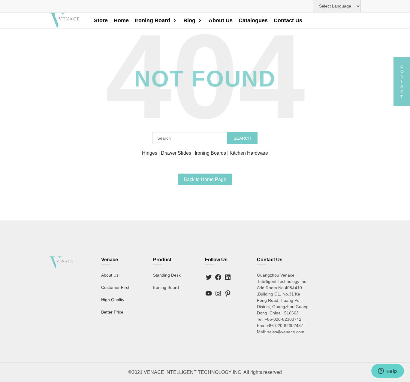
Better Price (112, 312)
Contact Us (288, 20)
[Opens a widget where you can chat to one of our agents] (387, 371)
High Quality (112, 299)
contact (401, 81)
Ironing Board (152, 20)
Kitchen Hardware (249, 153)
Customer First (115, 287)
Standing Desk (167, 275)
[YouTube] (208, 293)
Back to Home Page (205, 179)
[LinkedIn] (227, 277)
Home (121, 20)
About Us (221, 20)
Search (242, 138)
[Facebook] (218, 277)
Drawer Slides (176, 153)
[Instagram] (218, 293)
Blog (189, 20)
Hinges (149, 153)
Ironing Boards (210, 153)
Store (101, 20)
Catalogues (253, 20)
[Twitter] (208, 277)
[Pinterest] (227, 293)
